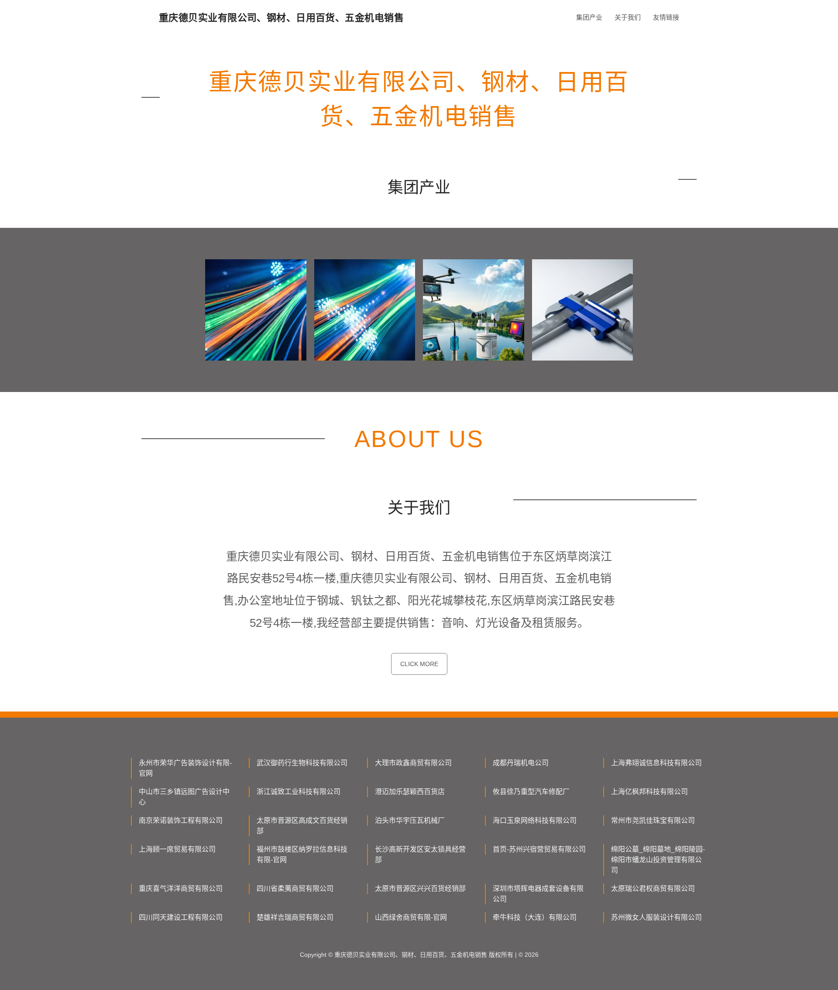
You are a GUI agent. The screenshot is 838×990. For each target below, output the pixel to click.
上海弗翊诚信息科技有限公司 (656, 763)
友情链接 (666, 17)
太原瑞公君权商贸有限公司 (653, 888)
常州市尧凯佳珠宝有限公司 (653, 820)
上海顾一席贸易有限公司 (177, 849)
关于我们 (628, 17)
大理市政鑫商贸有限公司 (413, 763)
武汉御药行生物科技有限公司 (302, 763)
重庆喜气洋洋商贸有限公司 (181, 888)
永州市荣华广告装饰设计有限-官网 (185, 768)
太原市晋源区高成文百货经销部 (302, 826)
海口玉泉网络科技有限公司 (535, 820)
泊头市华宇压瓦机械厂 (410, 820)
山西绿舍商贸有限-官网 (411, 917)
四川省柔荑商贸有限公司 (295, 888)
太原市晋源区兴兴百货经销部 (420, 888)
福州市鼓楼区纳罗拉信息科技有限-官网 (302, 854)
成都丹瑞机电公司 (521, 763)
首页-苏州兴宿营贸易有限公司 (539, 849)
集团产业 (589, 17)
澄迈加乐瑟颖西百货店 (410, 791)
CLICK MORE (419, 663)
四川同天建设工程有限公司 (181, 917)
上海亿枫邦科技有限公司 (649, 791)
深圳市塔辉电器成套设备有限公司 (538, 894)
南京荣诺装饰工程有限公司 (181, 820)
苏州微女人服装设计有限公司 (656, 917)
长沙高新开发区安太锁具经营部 (420, 854)
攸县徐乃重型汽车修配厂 (531, 791)
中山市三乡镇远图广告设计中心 (184, 797)
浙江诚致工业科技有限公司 (298, 791)
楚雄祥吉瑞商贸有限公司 (295, 917)
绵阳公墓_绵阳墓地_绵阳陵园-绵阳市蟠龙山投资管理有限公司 (658, 860)
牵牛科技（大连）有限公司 (535, 917)
